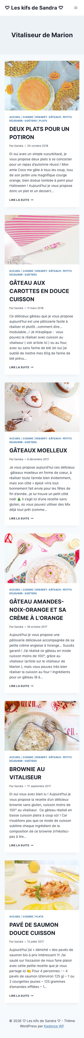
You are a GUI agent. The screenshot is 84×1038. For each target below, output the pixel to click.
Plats (43, 120)
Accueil (15, 117)
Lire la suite (21, 199)
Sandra (18, 145)
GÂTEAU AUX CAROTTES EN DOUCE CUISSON (39, 291)
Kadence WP (54, 1026)
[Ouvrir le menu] (75, 8)
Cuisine (28, 117)
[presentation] (42, 85)
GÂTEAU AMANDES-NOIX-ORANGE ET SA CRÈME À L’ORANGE (37, 609)
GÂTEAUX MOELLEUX (38, 450)
